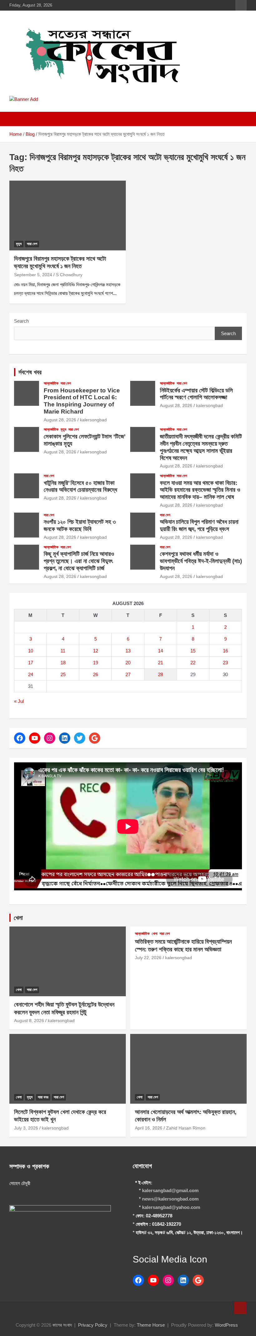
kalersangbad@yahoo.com (171, 1207)
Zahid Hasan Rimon (185, 1127)
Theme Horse (151, 1325)
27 (128, 674)
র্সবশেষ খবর (30, 372)
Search (21, 321)
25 (63, 674)
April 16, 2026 (148, 1127)
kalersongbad (93, 419)
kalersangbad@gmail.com (170, 1190)
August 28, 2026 (60, 419)
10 (30, 650)
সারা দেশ (32, 244)
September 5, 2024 (33, 274)
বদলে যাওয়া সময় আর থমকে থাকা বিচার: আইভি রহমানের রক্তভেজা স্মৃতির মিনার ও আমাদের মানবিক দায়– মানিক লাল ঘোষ (200, 490)
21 (160, 662)
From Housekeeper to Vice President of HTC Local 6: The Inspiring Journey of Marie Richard (82, 401)
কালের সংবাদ (62, 1325)
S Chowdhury (69, 274)
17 (30, 662)
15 (192, 650)
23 (225, 662)
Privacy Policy (92, 1325)
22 (192, 662)
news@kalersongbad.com (170, 1198)
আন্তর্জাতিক (51, 383)
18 (63, 662)
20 (128, 662)
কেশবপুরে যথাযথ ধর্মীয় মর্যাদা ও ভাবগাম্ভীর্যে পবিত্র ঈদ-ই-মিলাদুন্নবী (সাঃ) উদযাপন (201, 561)
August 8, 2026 (29, 1020)
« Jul (19, 701)
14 (160, 650)
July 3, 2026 (26, 1127)
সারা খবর (43, 1097)
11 (63, 650)
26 (95, 674)
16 (225, 650)
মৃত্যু (19, 244)
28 (160, 674)
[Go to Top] (240, 1308)
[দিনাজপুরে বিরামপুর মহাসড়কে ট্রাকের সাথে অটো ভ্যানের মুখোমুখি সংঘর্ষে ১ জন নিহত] (67, 215)
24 (30, 674)
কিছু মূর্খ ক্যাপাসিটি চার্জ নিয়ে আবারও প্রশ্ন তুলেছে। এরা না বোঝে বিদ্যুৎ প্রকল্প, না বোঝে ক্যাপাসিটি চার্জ (79, 561)
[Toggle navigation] (17, 119)
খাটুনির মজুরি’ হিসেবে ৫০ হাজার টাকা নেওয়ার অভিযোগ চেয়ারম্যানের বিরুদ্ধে (80, 486)
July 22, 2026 (148, 957)
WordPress (226, 1325)
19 (95, 662)
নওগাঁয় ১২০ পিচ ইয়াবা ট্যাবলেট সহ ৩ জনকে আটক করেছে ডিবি (80, 525)
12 (95, 650)
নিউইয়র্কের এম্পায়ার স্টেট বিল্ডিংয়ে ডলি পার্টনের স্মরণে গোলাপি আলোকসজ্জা (196, 394)
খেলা (18, 917)
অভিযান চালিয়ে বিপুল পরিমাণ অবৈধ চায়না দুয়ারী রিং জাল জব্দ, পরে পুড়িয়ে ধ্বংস (199, 525)
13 (128, 650)
